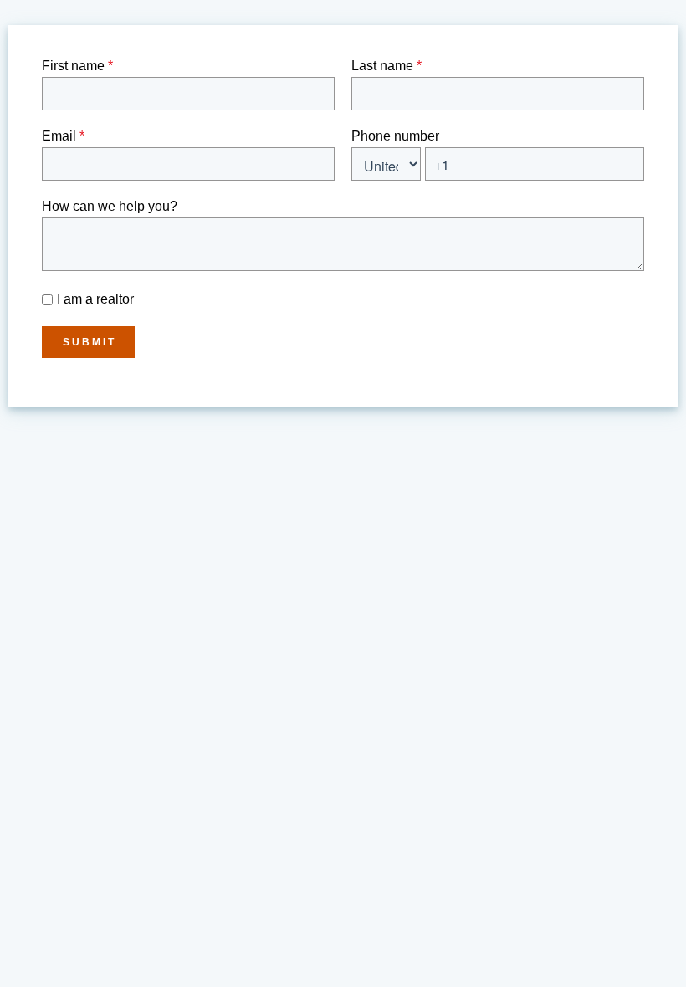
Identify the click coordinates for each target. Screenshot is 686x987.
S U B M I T (88, 342)
